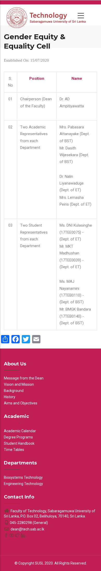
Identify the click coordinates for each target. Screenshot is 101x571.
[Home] (46, 14)
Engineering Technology (23, 484)
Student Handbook (19, 443)
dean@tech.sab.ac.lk (27, 529)
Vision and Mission (19, 384)
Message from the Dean (24, 378)
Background (14, 391)
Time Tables (14, 450)
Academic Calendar (20, 431)
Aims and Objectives (20, 403)
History (9, 397)
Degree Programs (18, 437)
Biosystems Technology (23, 477)
